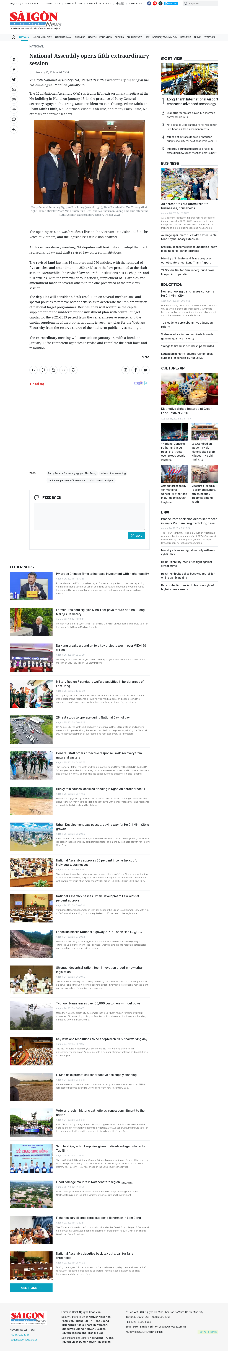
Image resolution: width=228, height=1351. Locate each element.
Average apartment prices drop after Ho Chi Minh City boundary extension (189, 237)
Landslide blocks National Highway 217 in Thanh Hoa (99, 932)
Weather (209, 37)
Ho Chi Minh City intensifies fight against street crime (186, 564)
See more (29, 1288)
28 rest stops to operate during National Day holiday (93, 717)
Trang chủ (13, 37)
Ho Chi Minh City (42, 37)
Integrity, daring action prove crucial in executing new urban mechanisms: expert (191, 151)
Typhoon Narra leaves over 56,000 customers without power (99, 1003)
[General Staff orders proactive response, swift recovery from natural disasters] (31, 765)
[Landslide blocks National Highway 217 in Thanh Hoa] (31, 944)
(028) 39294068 (20, 1334)
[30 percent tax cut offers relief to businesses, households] (189, 184)
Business (80, 37)
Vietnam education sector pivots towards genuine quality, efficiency (187, 336)
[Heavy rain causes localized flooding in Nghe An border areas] (31, 801)
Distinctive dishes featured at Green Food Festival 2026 (186, 411)
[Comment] (14, 119)
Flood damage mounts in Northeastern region (94, 1182)
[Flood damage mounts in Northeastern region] (31, 1194)
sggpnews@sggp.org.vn (24, 1339)
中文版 (120, 3)
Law (147, 37)
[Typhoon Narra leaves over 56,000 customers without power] (31, 1015)
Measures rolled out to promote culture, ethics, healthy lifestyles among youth (204, 494)
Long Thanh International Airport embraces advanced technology (192, 101)
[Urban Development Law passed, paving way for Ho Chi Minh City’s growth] (31, 837)
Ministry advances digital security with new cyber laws (188, 552)
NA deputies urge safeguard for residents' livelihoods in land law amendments (192, 127)
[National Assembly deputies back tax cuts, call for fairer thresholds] (31, 1265)
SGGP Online (53, 3)
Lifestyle (185, 37)
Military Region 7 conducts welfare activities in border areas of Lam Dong (100, 684)
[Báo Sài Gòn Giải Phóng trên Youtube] (155, 3)
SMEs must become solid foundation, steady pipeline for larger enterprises (189, 248)
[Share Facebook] (14, 70)
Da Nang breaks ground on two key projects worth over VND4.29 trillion (101, 648)
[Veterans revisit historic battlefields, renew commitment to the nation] (31, 1122)
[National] (14, 129)
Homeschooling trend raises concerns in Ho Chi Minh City (189, 293)
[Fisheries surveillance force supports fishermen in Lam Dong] (31, 1230)
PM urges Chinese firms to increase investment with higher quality (102, 574)
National (24, 37)
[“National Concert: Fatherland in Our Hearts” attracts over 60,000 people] (174, 432)
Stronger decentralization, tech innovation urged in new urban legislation (100, 970)
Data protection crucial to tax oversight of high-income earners (187, 587)
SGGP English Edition (35, 20)
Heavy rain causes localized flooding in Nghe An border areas (99, 789)
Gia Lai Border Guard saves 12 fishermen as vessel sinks (191, 115)
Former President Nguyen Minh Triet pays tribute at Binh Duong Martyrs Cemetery (100, 612)
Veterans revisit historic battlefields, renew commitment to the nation (100, 1113)
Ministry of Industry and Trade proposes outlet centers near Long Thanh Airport (186, 260)
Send (139, 535)
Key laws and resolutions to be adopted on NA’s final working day (101, 1039)
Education (105, 37)
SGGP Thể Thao (73, 3)
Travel (198, 37)
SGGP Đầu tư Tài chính (99, 3)
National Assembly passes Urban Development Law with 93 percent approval (97, 898)
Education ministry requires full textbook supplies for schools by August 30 (187, 355)
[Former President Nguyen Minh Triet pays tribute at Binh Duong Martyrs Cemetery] (31, 622)
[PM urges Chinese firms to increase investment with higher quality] (31, 586)
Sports (119, 37)
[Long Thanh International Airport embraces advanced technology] (189, 79)
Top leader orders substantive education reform (187, 324)
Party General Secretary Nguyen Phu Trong (72, 473)
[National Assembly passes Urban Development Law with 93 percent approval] (31, 908)
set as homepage (208, 1332)
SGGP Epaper (136, 3)
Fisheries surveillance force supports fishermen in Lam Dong (98, 1218)
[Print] (14, 99)
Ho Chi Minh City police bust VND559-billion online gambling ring (188, 575)
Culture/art (134, 37)
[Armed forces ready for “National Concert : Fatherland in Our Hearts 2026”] (174, 474)
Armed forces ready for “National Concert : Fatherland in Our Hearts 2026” (174, 493)
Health (92, 37)
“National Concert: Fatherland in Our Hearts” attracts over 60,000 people (173, 451)
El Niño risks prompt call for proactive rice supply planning (96, 1075)
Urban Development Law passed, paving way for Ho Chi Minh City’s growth (102, 827)
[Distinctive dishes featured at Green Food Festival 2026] (189, 389)
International (63, 37)
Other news (22, 566)
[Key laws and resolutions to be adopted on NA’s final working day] (31, 1051)
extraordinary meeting (113, 473)
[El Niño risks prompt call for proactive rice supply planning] (31, 1087)
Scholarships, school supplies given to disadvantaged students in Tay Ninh (102, 1148)
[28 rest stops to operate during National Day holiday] (31, 729)
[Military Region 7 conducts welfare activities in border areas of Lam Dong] (31, 694)
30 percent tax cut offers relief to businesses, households (184, 206)
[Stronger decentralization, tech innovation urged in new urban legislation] (31, 980)
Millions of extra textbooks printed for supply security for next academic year (190, 139)
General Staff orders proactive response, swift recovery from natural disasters (99, 755)
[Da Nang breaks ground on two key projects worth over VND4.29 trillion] (31, 657)
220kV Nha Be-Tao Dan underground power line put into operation (188, 272)
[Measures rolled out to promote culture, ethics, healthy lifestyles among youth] (204, 474)
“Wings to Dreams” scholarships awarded (187, 346)
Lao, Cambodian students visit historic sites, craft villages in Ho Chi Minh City (203, 451)
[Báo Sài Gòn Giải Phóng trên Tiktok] (160, 3)
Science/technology (164, 37)
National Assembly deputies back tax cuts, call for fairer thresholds (95, 1256)
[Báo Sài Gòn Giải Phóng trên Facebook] (149, 3)
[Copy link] (14, 109)
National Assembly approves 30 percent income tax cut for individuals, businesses (97, 862)
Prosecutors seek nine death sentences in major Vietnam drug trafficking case (189, 521)
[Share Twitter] (14, 80)
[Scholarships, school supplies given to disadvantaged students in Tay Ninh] (31, 1158)
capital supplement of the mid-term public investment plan (81, 480)
